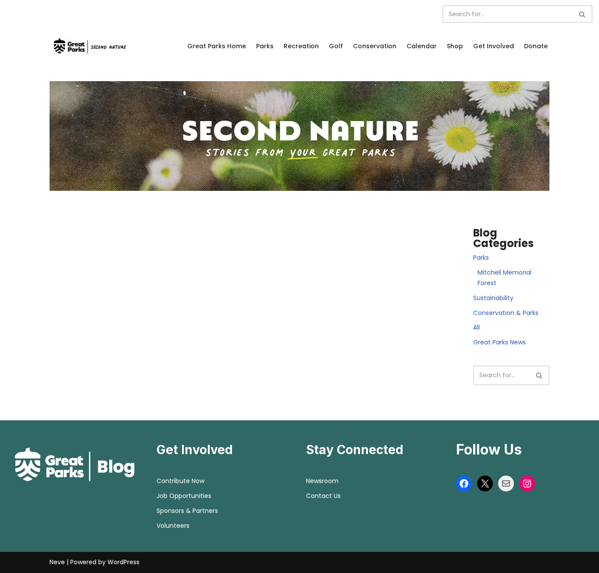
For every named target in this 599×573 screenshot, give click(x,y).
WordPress (123, 562)
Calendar (421, 46)
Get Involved (493, 46)
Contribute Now (180, 480)
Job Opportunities (184, 495)
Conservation (374, 46)
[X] (485, 483)
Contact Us (323, 495)
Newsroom (322, 480)
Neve (57, 562)
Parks (265, 46)
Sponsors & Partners (187, 510)
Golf (336, 46)
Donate (536, 46)
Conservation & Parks (505, 312)
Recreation (301, 46)
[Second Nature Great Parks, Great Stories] (89, 46)
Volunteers (173, 525)
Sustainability (493, 298)
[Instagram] (527, 483)
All (476, 327)
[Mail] (506, 483)
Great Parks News (499, 342)
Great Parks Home (216, 46)
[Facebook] (464, 483)
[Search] (582, 14)
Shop (455, 46)
